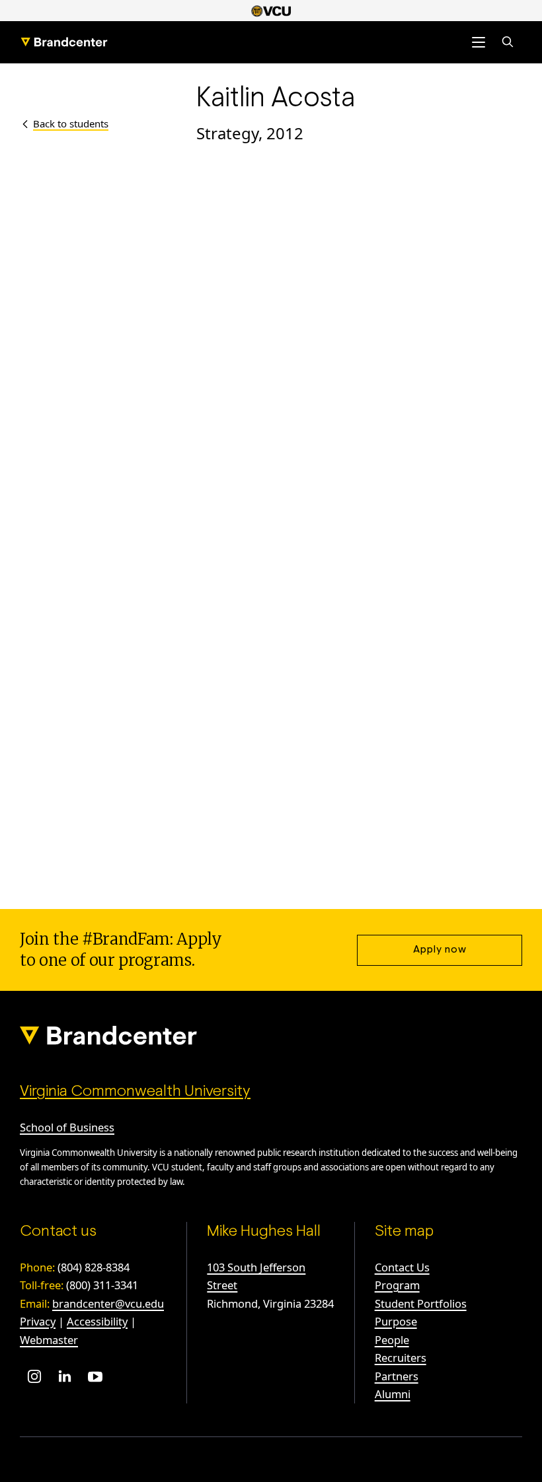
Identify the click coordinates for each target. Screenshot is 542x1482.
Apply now (440, 950)
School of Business (67, 1127)
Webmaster (49, 1339)
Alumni (392, 1393)
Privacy (38, 1321)
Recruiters (400, 1357)
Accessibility (97, 1321)
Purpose (396, 1321)
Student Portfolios (421, 1303)
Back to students (70, 123)
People (392, 1339)
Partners (396, 1376)
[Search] (507, 42)
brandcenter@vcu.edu (108, 1303)
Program (397, 1285)
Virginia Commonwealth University (135, 1092)
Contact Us (402, 1267)
